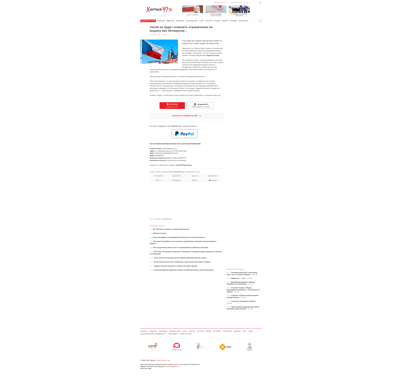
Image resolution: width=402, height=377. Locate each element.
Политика (161, 21)
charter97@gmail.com (172, 366)
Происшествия (192, 21)
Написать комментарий (186, 116)
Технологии (243, 21)
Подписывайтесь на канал (201, 105)
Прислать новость (220, 2)
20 (186, 31)
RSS (195, 180)
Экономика (180, 21)
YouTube (178, 176)
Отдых (250, 331)
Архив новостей (236, 2)
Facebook (159, 176)
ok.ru (159, 180)
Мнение (225, 21)
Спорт (201, 21)
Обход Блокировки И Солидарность (153, 334)
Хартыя (159, 9)
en (250, 2)
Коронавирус (173, 334)
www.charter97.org (163, 360)
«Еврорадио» (197, 53)
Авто (244, 331)
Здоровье (237, 331)
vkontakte (214, 176)
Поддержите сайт (172, 105)
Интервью (233, 21)
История (217, 21)
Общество (170, 21)
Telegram (214, 180)
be (244, 2)
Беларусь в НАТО (186, 334)
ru (247, 2)
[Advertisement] (181, 201)
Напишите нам (167, 219)
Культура (208, 21)
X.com (196, 176)
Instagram (177, 180)
